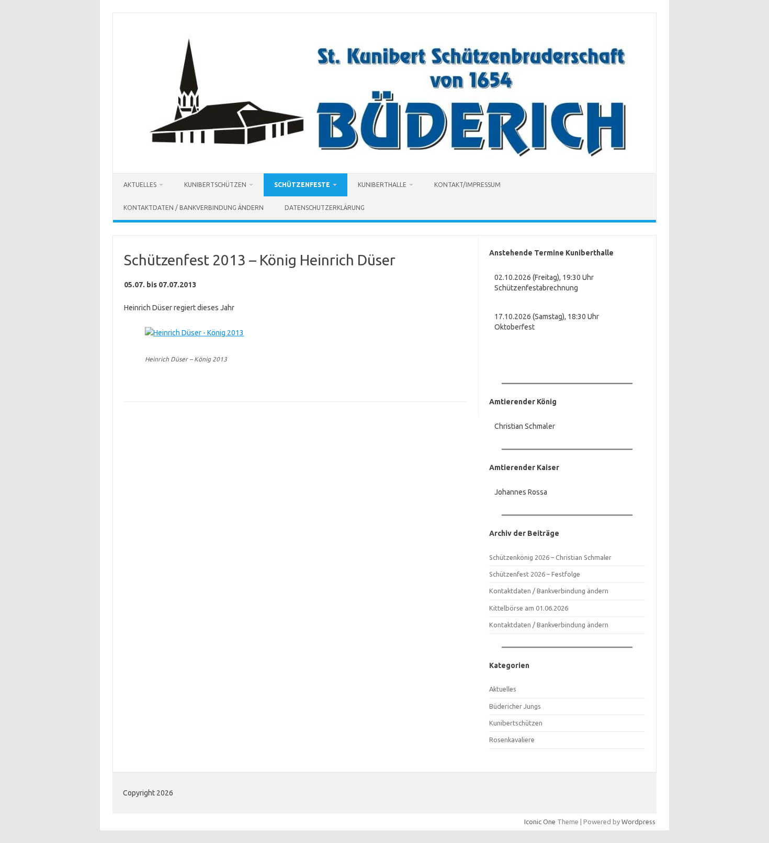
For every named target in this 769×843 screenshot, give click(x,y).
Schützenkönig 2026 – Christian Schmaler (550, 557)
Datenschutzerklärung (325, 207)
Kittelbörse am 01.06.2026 (528, 608)
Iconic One (540, 821)
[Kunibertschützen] (384, 155)
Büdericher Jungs (515, 706)
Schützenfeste (302, 184)
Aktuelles (139, 184)
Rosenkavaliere (512, 739)
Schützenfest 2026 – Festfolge (534, 574)
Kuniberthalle (382, 184)
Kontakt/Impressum (467, 184)
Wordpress (638, 821)
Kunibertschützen (215, 184)
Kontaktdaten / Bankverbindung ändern (193, 207)
